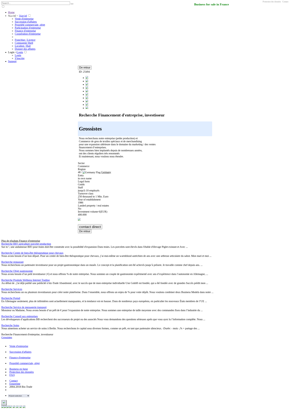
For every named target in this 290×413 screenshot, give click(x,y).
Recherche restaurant (12, 262)
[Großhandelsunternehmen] (87, 77)
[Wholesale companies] (87, 101)
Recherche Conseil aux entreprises (19, 316)
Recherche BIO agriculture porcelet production (26, 243)
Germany (106, 172)
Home (11, 12)
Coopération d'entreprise (28, 33)
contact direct (90, 227)
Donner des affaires (25, 48)
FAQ (12, 375)
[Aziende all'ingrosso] (87, 91)
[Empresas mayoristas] (87, 81)
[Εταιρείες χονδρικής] (87, 94)
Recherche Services (11, 289)
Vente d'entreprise (24, 18)
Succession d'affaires (26, 21)
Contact (285, 2)
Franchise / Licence (25, 39)
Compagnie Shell (24, 42)
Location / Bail (23, 45)
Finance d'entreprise (25, 30)
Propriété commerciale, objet (30, 24)
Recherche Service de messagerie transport (23, 307)
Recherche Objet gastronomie (17, 271)
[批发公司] (87, 97)
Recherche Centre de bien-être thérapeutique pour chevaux (32, 252)
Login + (12, 52)
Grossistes (6, 337)
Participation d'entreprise (28, 27)
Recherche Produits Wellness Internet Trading (25, 280)
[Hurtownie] (87, 84)
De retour (84, 67)
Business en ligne (18, 369)
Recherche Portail (10, 298)
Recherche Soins (10, 325)
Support (12, 61)
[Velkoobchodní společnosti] (87, 87)
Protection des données (272, 2)
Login (20, 52)
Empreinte (14, 383)
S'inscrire (20, 58)
